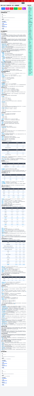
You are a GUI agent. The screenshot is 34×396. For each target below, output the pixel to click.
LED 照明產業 (30, 37)
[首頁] (2, 1)
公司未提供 (3, 385)
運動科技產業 (30, 63)
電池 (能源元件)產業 (30, 39)
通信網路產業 (30, 26)
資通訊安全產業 (30, 69)
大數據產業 (30, 70)
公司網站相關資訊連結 (4, 22)
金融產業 (29, 11)
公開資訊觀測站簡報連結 (4, 24)
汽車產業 (29, 27)
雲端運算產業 (30, 62)
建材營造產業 (30, 8)
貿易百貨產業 (30, 15)
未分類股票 (30, 73)
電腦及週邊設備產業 (30, 23)
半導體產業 (30, 33)
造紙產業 (29, 49)
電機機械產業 (30, 21)
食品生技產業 (30, 45)
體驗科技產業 (30, 66)
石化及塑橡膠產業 (30, 18)
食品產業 (29, 12)
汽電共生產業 (30, 56)
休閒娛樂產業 (30, 30)
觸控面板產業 (30, 46)
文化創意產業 (30, 53)
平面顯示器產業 (30, 24)
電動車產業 (30, 34)
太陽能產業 (30, 42)
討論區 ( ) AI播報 (24, 8)
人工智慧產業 (30, 60)
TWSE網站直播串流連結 (4, 26)
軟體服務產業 (30, 52)
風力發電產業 (30, 59)
